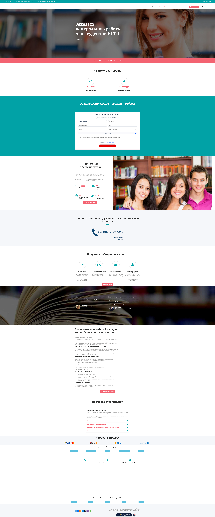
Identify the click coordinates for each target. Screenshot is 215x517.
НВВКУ (107, 501)
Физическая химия (91, 450)
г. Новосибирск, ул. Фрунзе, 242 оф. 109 (25, 1)
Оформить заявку (107, 284)
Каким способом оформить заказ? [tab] (96, 410)
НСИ (124, 501)
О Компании (183, 6)
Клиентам (173, 6)
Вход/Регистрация (207, 1)
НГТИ (111, 60)
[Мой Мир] (83, 511)
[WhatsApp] (90, 511)
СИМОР (141, 501)
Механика (141, 450)
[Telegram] (76, 511)
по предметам (115, 447)
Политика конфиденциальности (134, 513)
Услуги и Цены (163, 6)
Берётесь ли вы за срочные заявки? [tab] (97, 424)
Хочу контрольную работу (107, 391)
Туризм (107, 450)
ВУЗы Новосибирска (103, 60)
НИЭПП (90, 501)
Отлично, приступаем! (90, 202)
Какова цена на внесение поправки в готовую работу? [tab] (102, 430)
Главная (154, 6)
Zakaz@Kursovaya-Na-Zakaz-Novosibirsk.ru (48, 1)
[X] (85, 511)
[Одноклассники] (80, 511)
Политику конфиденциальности (109, 142)
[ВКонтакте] (78, 511)
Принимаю (107, 142)
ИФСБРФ (74, 501)
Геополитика (74, 450)
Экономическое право (124, 450)
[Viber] (88, 511)
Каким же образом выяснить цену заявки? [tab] (99, 420)
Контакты (204, 6)
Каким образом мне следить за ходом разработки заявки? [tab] (103, 427)
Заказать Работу (194, 6)
